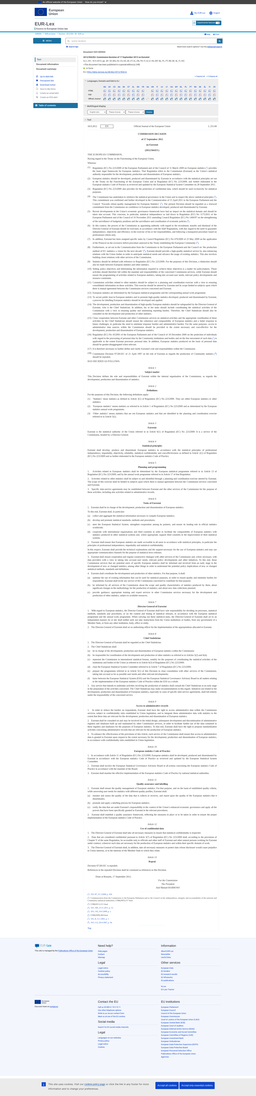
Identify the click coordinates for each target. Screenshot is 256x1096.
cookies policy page (94, 1084)
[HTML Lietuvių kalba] (166, 91)
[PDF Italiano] (157, 95)
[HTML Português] (190, 91)
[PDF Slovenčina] (200, 95)
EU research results (169, 974)
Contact (101, 954)
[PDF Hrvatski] (152, 95)
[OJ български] (105, 99)
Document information (47, 64)
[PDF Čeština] (114, 95)
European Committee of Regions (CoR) (177, 1035)
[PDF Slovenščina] (205, 95)
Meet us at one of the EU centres (111, 1016)
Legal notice (103, 968)
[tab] (150, 81)
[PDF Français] (143, 95)
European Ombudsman (170, 1041)
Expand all (200, 76)
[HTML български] (105, 91)
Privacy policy (103, 1041)
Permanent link (47, 81)
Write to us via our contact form (111, 1013)
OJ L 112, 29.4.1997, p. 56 (101, 923)
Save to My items (48, 89)
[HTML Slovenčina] (200, 91)
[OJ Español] (109, 99)
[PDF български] (105, 95)
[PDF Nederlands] (181, 95)
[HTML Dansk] (119, 91)
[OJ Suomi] (209, 99)
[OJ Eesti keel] (128, 99)
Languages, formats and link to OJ (103, 81)
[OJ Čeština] (114, 99)
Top (89, 928)
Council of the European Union (173, 1013)
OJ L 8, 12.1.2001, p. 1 (100, 919)
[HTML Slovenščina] (205, 91)
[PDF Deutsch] (123, 95)
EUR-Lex (45, 24)
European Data (167, 968)
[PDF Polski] (186, 95)
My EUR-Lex (199, 13)
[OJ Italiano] (157, 99)
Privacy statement (105, 977)
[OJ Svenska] (214, 99)
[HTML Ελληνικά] (133, 91)
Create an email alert (49, 93)
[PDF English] (138, 95)
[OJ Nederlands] (181, 99)
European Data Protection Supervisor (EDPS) (179, 1044)
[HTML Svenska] (214, 91)
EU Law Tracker (167, 989)
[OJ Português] (190, 99)
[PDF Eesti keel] (128, 95)
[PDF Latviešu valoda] (162, 95)
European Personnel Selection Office (176, 1051)
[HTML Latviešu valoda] (162, 91)
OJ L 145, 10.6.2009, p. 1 (101, 912)
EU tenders (165, 971)
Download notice (47, 85)
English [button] (216, 13)
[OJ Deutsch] (123, 99)
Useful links (166, 957)
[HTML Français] (143, 91)
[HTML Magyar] (171, 91)
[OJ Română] (195, 99)
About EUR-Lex (167, 951)
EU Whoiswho (167, 977)
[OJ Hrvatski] (152, 99)
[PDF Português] (190, 95)
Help (208, 34)
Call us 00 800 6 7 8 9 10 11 (109, 1007)
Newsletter (165, 954)
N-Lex (163, 986)
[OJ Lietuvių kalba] (166, 99)
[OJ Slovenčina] (200, 99)
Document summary (46, 69)
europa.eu (54, 1006)
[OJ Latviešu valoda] (162, 99)
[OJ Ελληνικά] (133, 99)
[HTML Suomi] (209, 91)
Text (39, 59)
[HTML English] (138, 91)
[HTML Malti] (176, 91)
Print (217, 34)
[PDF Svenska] (214, 95)
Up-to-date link (46, 76)
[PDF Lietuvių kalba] (166, 95)
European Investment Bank (172, 1038)
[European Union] (42, 1002)
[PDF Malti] (176, 95)
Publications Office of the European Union (75, 951)
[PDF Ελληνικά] (133, 95)
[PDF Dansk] (119, 95)
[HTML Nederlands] (181, 91)
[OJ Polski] (186, 99)
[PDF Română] (195, 95)
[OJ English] (138, 99)
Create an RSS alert (49, 97)
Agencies (165, 1057)
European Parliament (169, 1007)
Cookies (101, 1047)
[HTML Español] (109, 91)
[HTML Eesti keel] (128, 91)
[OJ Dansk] (119, 99)
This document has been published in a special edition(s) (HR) (111, 64)
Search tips (73, 47)
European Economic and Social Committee (178, 1032)
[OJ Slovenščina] (205, 99)
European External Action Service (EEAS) (178, 1029)
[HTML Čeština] (114, 91)
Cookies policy (104, 971)
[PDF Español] (109, 95)
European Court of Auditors (172, 1026)
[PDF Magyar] (171, 95)
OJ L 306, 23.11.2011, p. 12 (102, 908)
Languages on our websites (109, 1038)
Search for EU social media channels (113, 1027)
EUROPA (38, 34)
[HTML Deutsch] (123, 91)
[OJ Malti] (176, 99)
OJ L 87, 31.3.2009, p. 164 (101, 894)
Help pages (102, 951)
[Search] (219, 41)
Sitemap (101, 957)
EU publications (167, 980)
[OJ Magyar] (171, 99)
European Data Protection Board (174, 1047)
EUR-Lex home (50, 34)
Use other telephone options (109, 1010)
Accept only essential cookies (197, 1085)
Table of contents (47, 105)
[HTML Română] (195, 91)
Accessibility (103, 974)
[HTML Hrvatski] (152, 91)
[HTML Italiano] (157, 91)
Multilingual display (96, 106)
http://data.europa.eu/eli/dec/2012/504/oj (107, 72)
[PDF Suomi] (209, 95)
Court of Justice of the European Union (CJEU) (180, 1019)
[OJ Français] (143, 99)
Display (149, 112)
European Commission (170, 1016)
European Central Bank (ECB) (173, 1023)
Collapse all (212, 76)
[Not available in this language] (147, 91)
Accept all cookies (167, 1085)
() (207, 168)
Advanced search (214, 47)
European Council (168, 1010)
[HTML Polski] (186, 91)
